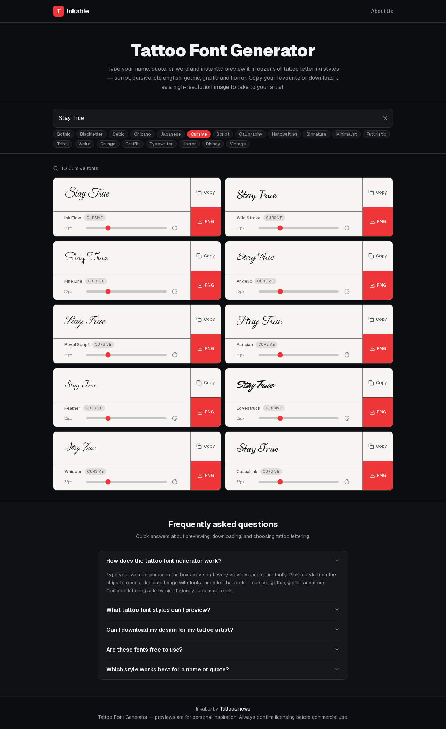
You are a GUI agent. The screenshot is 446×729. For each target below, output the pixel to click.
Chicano (142, 134)
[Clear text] (385, 118)
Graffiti (132, 144)
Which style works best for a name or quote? (167, 669)
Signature (316, 134)
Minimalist (346, 134)
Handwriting (284, 134)
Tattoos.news (235, 709)
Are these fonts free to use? (144, 649)
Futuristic (376, 134)
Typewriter (161, 144)
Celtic (118, 134)
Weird (84, 144)
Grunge (108, 144)
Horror (189, 144)
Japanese (171, 134)
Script (223, 134)
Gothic (63, 134)
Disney (213, 144)
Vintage (238, 144)
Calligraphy (250, 134)
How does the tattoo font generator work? (164, 560)
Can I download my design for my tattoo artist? (169, 629)
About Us (382, 11)
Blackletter (91, 134)
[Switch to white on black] (175, 228)
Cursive (199, 134)
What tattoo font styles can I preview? (158, 610)
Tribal (63, 144)
